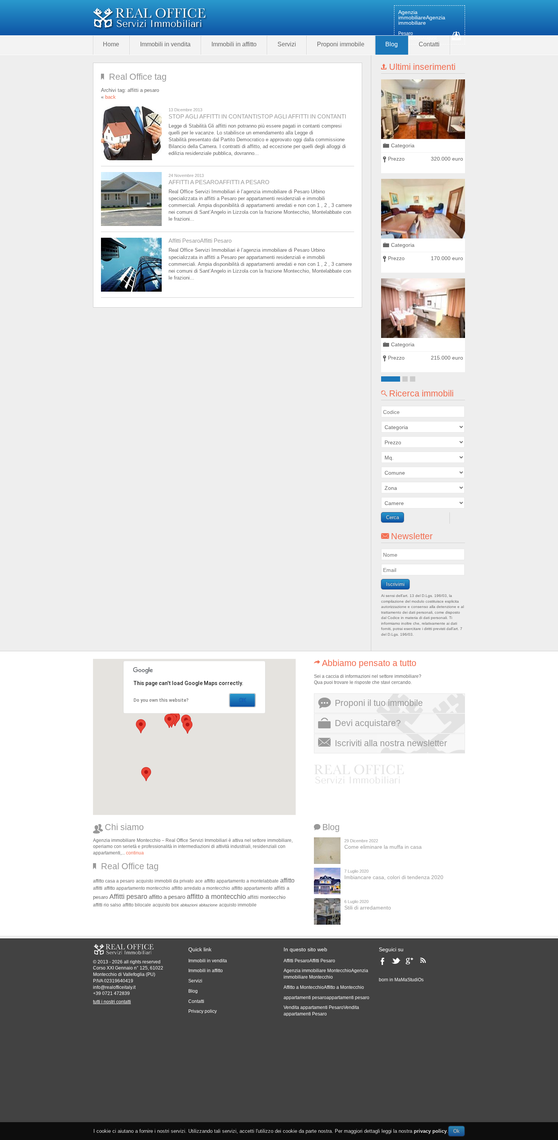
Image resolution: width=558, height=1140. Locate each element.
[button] (141, 726)
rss (426, 963)
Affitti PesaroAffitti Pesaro (200, 240)
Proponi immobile (340, 44)
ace (199, 880)
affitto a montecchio (216, 896)
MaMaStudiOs (409, 979)
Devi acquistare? (368, 723)
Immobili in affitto (234, 44)
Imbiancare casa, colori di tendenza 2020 (393, 877)
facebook (384, 963)
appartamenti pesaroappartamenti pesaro (326, 997)
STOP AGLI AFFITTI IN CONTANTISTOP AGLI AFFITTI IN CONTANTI (257, 116)
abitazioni (188, 905)
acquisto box (166, 904)
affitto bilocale (137, 905)
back (110, 97)
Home (111, 44)
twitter (397, 963)
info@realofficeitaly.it (114, 987)
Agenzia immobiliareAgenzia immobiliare (421, 17)
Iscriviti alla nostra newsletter (391, 743)
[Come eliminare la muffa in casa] (327, 850)
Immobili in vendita (165, 44)
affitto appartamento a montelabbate (241, 880)
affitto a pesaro (167, 897)
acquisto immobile (238, 904)
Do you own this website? (161, 700)
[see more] (423, 109)
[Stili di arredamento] (327, 911)
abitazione (208, 905)
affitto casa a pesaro (113, 880)
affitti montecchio (266, 897)
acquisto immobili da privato (165, 880)
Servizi (286, 44)
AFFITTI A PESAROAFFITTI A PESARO (219, 182)
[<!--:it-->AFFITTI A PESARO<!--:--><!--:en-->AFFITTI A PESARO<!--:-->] (133, 199)
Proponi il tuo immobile (379, 703)
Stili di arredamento (367, 908)
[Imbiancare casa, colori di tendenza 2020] (327, 881)
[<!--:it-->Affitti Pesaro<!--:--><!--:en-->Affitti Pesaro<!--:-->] (133, 265)
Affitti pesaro (128, 896)
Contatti (429, 44)
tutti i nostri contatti (112, 1001)
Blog (391, 44)
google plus (411, 963)
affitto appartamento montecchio (137, 888)
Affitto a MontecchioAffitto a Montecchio (324, 987)
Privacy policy (202, 1011)
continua (135, 853)
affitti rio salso (107, 904)
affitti (97, 888)
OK (242, 700)
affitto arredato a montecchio (201, 888)
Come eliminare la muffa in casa (383, 847)
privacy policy (430, 1131)
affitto (287, 880)
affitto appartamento (252, 888)
